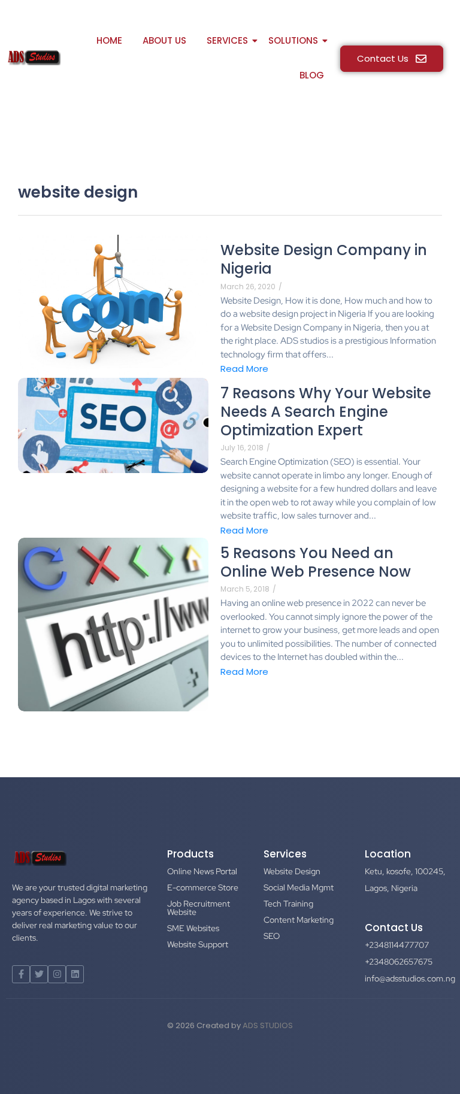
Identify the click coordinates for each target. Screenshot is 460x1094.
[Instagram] (57, 974)
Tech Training (288, 903)
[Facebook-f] (21, 974)
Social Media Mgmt (299, 887)
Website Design (292, 871)
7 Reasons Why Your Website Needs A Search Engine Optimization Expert (325, 412)
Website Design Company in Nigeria (323, 259)
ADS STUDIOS (268, 1025)
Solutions (293, 40)
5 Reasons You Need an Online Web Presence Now (315, 562)
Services (227, 40)
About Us (164, 40)
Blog (311, 75)
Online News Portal (202, 871)
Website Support (197, 944)
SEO (272, 936)
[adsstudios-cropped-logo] (33, 57)
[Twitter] (39, 974)
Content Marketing (299, 919)
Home (109, 40)
